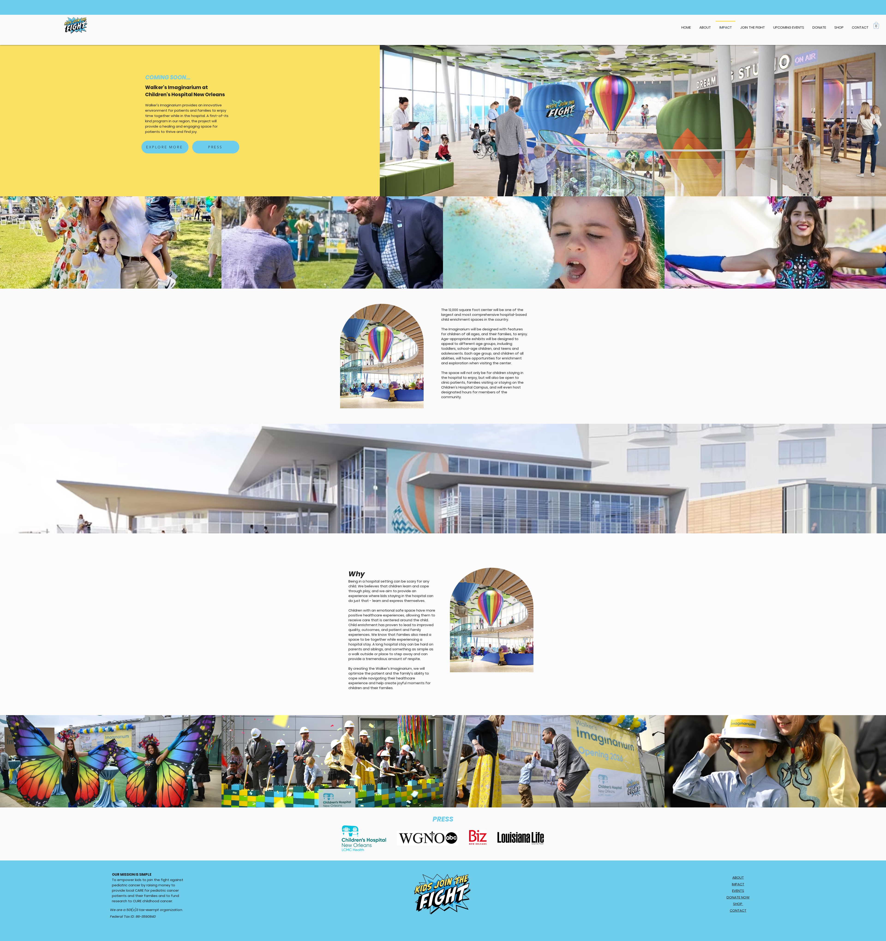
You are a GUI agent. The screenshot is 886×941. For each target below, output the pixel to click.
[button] (788, 25)
